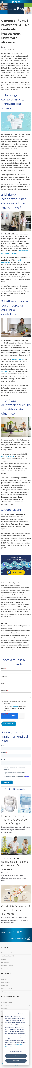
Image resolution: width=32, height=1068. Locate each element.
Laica (3, 47)
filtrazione (4, 371)
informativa (14, 706)
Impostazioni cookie (16, 1051)
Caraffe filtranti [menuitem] (5, 982)
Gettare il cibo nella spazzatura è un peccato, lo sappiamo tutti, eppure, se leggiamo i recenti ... (15, 914)
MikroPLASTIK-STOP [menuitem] (7, 992)
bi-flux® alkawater (7, 456)
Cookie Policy (9, 1046)
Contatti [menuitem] (3, 959)
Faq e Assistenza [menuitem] (6, 962)
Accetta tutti (16, 1056)
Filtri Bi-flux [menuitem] (4, 985)
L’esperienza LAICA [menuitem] (7, 953)
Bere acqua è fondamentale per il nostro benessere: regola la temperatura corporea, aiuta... (15, 824)
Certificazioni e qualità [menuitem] (7, 956)
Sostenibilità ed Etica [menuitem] (7, 965)
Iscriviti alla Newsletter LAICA (18, 938)
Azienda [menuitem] (4, 947)
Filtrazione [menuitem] (6, 974)
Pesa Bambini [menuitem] (5, 1005)
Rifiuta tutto (16, 1060)
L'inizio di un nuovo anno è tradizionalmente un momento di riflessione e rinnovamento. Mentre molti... (14, 869)
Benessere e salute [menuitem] (10, 997)
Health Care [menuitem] (4, 1008)
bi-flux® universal (17, 359)
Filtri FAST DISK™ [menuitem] (6, 989)
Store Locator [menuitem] (5, 969)
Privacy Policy (19, 1044)
